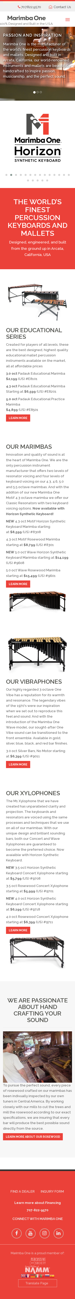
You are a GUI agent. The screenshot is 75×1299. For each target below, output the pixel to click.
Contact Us (62, 7)
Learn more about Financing (37, 1203)
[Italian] (37, 1276)
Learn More (18, 418)
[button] (6, 175)
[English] (23, 1276)
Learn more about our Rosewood (33, 1136)
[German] (32, 1276)
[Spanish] (52, 1276)
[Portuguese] (42, 1276)
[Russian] (47, 1276)
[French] (28, 1276)
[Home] (27, 16)
